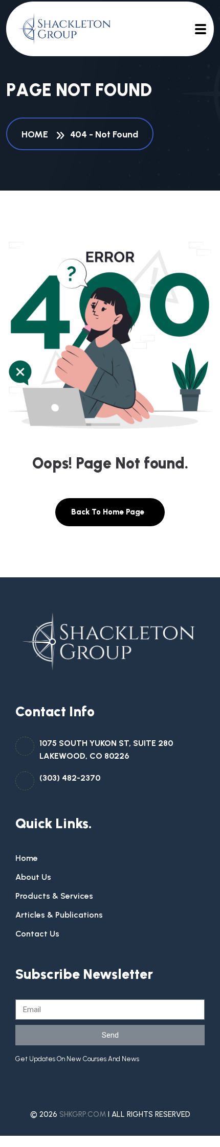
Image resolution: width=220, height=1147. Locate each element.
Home (36, 134)
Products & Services (54, 896)
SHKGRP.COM (82, 1114)
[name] (60, 29)
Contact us (37, 934)
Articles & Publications (59, 915)
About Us (33, 877)
